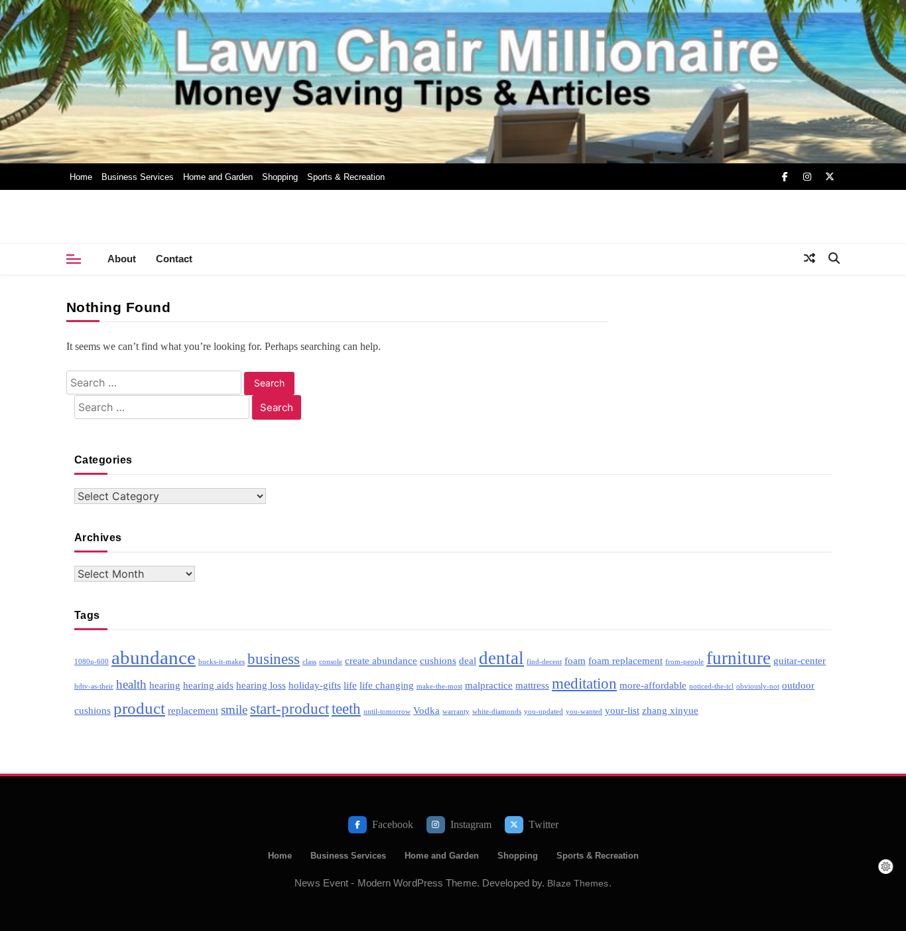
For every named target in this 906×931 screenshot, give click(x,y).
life (350, 685)
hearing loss (261, 685)
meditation (584, 683)
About (121, 258)
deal (467, 660)
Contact (174, 258)
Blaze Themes (577, 883)
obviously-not (757, 686)
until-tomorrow (387, 711)
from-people (684, 661)
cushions (438, 660)
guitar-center (799, 660)
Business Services (137, 177)
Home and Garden (218, 177)
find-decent (544, 661)
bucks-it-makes (221, 661)
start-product (289, 709)
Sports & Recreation (346, 177)
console (330, 661)
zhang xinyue (670, 710)
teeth (346, 709)
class (309, 661)
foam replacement (625, 660)
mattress (532, 685)
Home (81, 177)
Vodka (426, 710)
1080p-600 (91, 661)
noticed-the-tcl (711, 686)
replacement (193, 710)
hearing (164, 685)
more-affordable (652, 685)
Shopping (280, 177)
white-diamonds (496, 711)
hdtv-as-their (93, 686)
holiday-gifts (315, 685)
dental (501, 658)
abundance (153, 657)
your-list (622, 710)
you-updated (543, 711)
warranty (456, 711)
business (273, 659)
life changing (386, 685)
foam (575, 660)
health (131, 684)
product (139, 708)
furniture (738, 658)
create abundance (381, 660)
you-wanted (584, 711)
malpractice (489, 685)
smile (234, 710)
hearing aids (208, 685)
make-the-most (439, 686)
